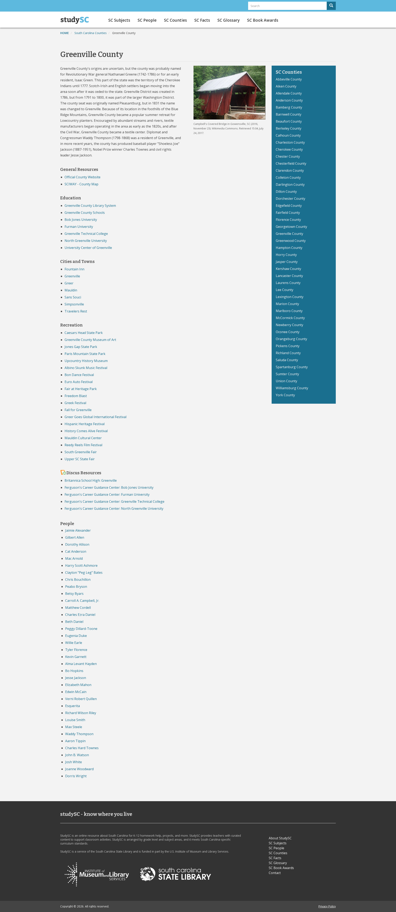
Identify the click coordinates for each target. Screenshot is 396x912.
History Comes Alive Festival (86, 431)
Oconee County (287, 332)
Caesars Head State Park (84, 332)
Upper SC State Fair (80, 459)
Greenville (72, 276)
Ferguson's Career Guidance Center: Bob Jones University (109, 487)
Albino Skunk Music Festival (86, 368)
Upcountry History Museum (86, 360)
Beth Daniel (74, 621)
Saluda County (287, 360)
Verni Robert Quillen (81, 699)
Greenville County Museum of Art (90, 339)
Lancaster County (289, 275)
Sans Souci (73, 297)
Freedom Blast (76, 396)
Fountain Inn (74, 269)
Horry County (286, 254)
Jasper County (287, 261)
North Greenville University (86, 240)
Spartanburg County (292, 367)
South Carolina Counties (90, 33)
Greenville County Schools (85, 212)
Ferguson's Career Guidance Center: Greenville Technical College (114, 501)
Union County (286, 381)
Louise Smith (75, 720)
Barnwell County (288, 114)
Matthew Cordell (78, 607)
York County (285, 395)
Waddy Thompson (79, 734)
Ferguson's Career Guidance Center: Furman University (107, 494)
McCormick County (290, 318)
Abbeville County (289, 79)
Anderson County (289, 100)
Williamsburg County (292, 388)
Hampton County (289, 247)
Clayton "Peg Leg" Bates (84, 572)
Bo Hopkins (74, 670)
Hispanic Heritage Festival (85, 424)
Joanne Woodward (79, 769)
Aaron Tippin (75, 741)
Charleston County (290, 142)
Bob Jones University (81, 219)
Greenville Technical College (86, 233)
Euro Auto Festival (79, 382)
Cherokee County (289, 149)
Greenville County (289, 233)
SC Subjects (119, 20)
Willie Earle (73, 642)
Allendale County (289, 93)
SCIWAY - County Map (81, 184)
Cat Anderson (75, 551)
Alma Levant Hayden (81, 663)
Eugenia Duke (76, 635)
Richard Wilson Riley (80, 713)
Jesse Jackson (75, 677)
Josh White (73, 762)
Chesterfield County (291, 163)
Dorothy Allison (77, 544)
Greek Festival (75, 403)
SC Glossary (228, 20)
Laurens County (288, 282)
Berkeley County (288, 128)
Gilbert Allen (74, 537)
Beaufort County (289, 121)
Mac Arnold (74, 558)
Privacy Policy (327, 906)
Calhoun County (288, 135)
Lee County (284, 289)
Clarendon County (290, 170)
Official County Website (82, 177)
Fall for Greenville (78, 410)
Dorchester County (290, 198)
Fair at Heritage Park (81, 389)
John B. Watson (77, 755)
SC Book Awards (262, 20)
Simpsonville (74, 304)
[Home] (76, 20)
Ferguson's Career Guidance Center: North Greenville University (114, 508)
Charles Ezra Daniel (80, 614)
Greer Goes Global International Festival (95, 417)
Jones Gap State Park (81, 346)
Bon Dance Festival (79, 375)
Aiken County (286, 86)
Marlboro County (289, 311)
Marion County (287, 304)
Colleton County (288, 177)
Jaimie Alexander (78, 530)
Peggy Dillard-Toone (81, 628)
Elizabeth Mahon (78, 685)
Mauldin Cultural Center (83, 438)
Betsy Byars (74, 593)
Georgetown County (291, 226)
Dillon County (286, 191)
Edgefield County (289, 205)
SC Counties (175, 20)
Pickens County (287, 346)
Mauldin (71, 290)
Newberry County (289, 325)
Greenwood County (291, 240)
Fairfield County (288, 212)
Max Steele (73, 727)
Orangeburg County (291, 339)
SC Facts (202, 20)
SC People (147, 20)
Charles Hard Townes (82, 748)
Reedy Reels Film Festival (83, 445)
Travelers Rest (76, 311)
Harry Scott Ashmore (81, 565)
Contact (275, 873)
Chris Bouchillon (78, 579)
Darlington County (290, 184)
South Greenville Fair (81, 452)
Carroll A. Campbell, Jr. (82, 600)
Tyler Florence (76, 649)
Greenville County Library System (90, 205)
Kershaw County (288, 268)
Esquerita (72, 706)
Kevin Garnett (75, 656)
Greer (69, 283)
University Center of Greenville (88, 247)
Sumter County (287, 374)
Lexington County (289, 297)
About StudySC (280, 838)
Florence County (288, 219)
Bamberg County (289, 107)
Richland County (288, 353)
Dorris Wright (76, 776)
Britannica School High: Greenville (91, 480)
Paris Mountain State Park (85, 353)
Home (64, 33)
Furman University (79, 226)
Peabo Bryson (76, 586)
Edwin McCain (75, 692)
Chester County (288, 156)
